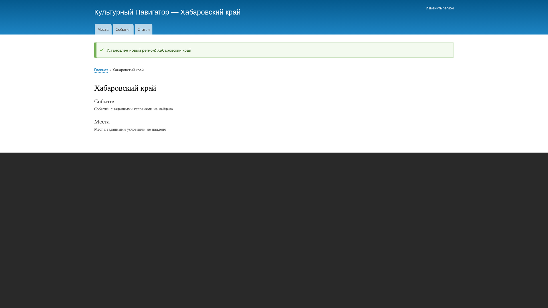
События (123, 29)
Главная (101, 69)
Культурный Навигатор (131, 11)
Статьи (144, 29)
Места (103, 29)
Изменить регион (440, 7)
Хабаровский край (210, 11)
